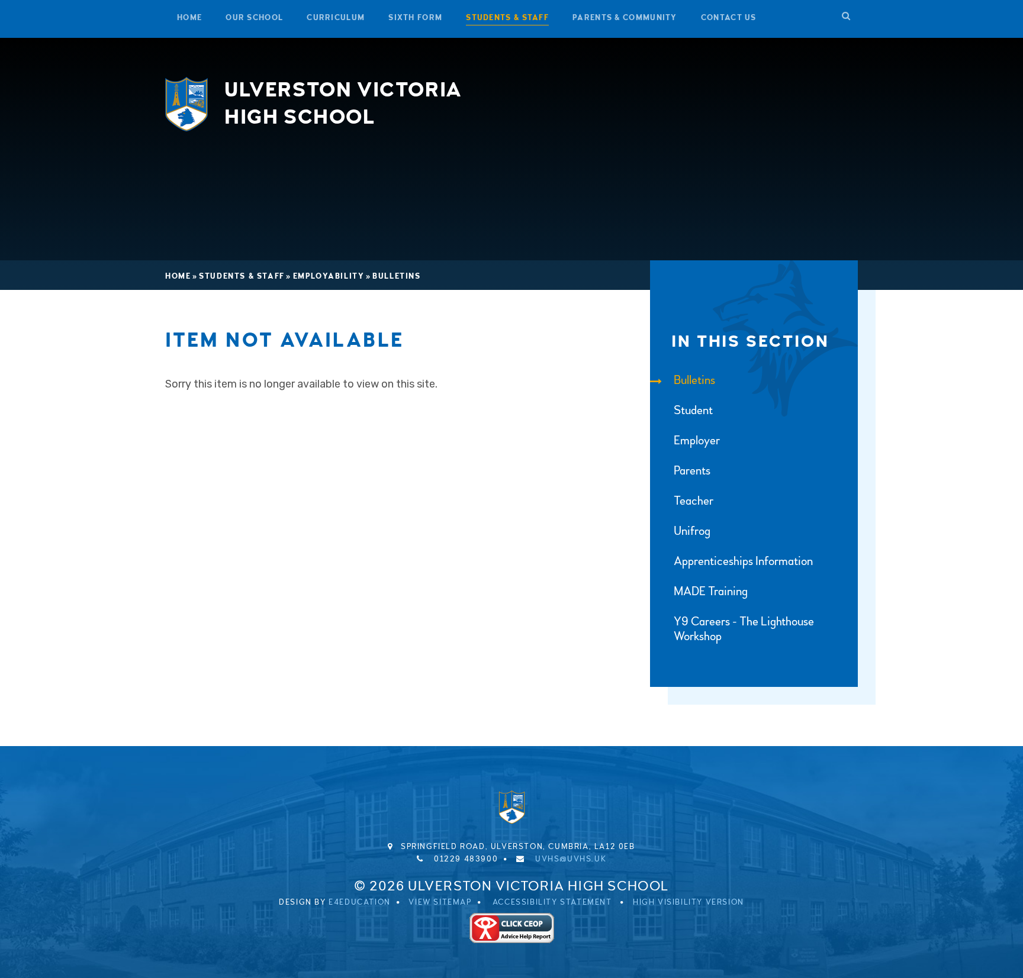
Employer (697, 440)
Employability (329, 276)
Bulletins (396, 276)
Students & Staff (242, 276)
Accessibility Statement (552, 902)
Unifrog (692, 531)
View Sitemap (439, 902)
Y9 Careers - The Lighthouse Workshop (744, 629)
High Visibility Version (688, 902)
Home (178, 276)
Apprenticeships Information (743, 561)
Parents (692, 470)
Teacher (693, 500)
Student (693, 410)
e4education (360, 902)
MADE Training (711, 591)
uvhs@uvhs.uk (570, 859)
